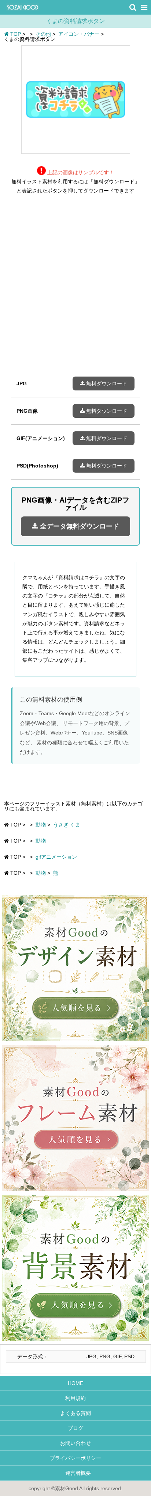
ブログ (75, 1428)
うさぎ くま (66, 825)
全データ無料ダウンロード (78, 526)
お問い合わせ (75, 1443)
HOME (75, 1383)
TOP (15, 34)
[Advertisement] (75, 291)
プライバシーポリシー (75, 1458)
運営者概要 (75, 1473)
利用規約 (75, 1398)
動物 (41, 825)
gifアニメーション (56, 857)
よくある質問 (75, 1413)
